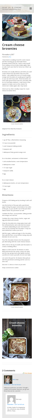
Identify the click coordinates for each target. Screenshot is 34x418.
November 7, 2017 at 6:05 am (15, 404)
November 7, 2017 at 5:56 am (12, 384)
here (14, 90)
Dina (10, 57)
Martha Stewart (16, 129)
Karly (14, 379)
